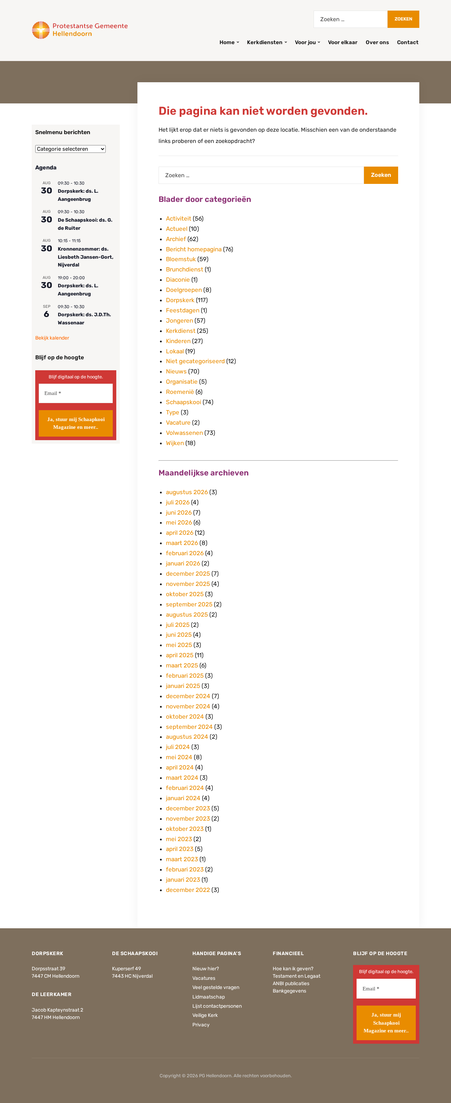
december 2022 (188, 889)
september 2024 (189, 726)
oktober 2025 (185, 594)
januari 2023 (183, 879)
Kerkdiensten (265, 42)
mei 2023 (179, 839)
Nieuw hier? (205, 969)
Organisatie (182, 381)
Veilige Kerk (205, 1015)
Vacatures (203, 978)
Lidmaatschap (208, 997)
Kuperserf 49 (126, 969)
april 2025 (179, 655)
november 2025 (188, 583)
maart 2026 (182, 542)
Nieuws (176, 371)
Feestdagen (182, 310)
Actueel (176, 228)
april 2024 (180, 767)
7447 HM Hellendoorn (56, 1017)
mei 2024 (179, 757)
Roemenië (180, 391)
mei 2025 (179, 644)
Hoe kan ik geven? (293, 969)
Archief (176, 238)
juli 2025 (178, 624)
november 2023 (188, 818)
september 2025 (189, 604)
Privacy (201, 1025)
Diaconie (178, 279)
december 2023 (188, 808)
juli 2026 (178, 502)
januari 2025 (183, 685)
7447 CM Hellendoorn (55, 976)
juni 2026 (179, 512)
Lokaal (175, 351)
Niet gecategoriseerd (195, 361)
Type (172, 412)
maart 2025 (182, 665)
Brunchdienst (184, 269)
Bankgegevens (289, 991)
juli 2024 (178, 746)
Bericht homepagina (194, 249)
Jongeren (179, 320)
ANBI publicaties (291, 984)
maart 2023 (182, 859)
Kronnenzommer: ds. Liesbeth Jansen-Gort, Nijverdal (85, 257)
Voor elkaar (343, 42)
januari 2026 (183, 563)
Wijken (175, 442)
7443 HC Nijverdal (132, 976)
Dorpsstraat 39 (48, 969)
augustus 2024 (187, 736)
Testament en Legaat (296, 976)
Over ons (377, 42)
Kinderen (178, 340)
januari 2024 (183, 798)
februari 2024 (185, 787)
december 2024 (188, 696)
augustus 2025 (187, 614)
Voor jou (305, 42)
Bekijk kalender (52, 338)
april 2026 (179, 532)
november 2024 (188, 706)
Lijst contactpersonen (217, 1006)
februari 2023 (185, 869)
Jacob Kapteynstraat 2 (57, 1010)
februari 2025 (185, 675)
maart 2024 (182, 777)
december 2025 (188, 573)
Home (227, 42)
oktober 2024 (185, 716)
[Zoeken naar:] (351, 19)
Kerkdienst (181, 330)
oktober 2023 (185, 828)
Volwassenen (184, 432)
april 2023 (179, 848)
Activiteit (178, 218)
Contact (408, 42)
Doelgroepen (184, 289)
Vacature (178, 422)
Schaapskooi (183, 402)
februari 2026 (185, 553)
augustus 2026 (187, 492)
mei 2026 (179, 522)
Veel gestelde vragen (215, 987)
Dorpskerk (180, 300)
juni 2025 (179, 634)
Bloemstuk (181, 259)
